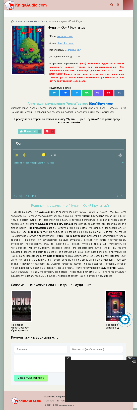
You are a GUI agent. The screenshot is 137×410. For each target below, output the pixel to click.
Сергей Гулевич (73, 50)
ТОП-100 (49, 400)
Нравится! (32, 131)
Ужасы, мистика (65, 36)
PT (108, 92)
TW (76, 92)
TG (54, 92)
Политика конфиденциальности (62, 396)
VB (97, 92)
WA (87, 92)
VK (119, 92)
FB (65, 92)
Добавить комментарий (31, 377)
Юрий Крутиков (65, 43)
